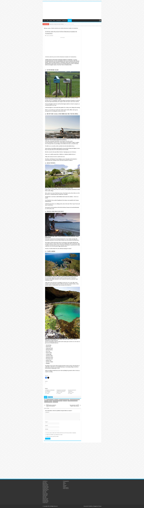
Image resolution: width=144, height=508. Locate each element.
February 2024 (45, 484)
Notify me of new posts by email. (52, 436)
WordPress (90, 506)
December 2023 (45, 486)
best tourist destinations (64, 399)
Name (46, 421)
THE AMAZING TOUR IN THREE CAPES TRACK (74, 405)
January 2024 (45, 485)
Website (46, 429)
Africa (54, 20)
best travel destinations (74, 399)
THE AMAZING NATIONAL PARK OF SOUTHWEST (51, 405)
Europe (50, 20)
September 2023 (46, 489)
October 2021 (45, 502)
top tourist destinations (57, 400)
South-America (64, 20)
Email (46, 425)
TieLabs (99, 506)
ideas (51, 400)
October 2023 (45, 488)
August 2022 (45, 495)
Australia (69, 20)
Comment (47, 412)
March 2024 (45, 483)
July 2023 (44, 491)
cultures (46, 400)
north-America (58, 20)
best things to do (50, 399)
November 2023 (45, 487)
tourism (65, 400)
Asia (47, 20)
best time (56, 399)
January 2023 (45, 493)
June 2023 (44, 492)
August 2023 (45, 490)
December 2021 (45, 500)
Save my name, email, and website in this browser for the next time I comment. (61, 432)
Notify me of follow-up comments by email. (54, 434)
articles (49, 28)
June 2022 (44, 497)
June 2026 (44, 482)
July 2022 (44, 496)
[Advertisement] (80, 10)
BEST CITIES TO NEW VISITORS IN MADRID (59, 24)
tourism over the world (72, 400)
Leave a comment (49, 35)
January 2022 (45, 499)
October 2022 (45, 494)
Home (44, 20)
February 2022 (45, 498)
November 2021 (45, 501)
